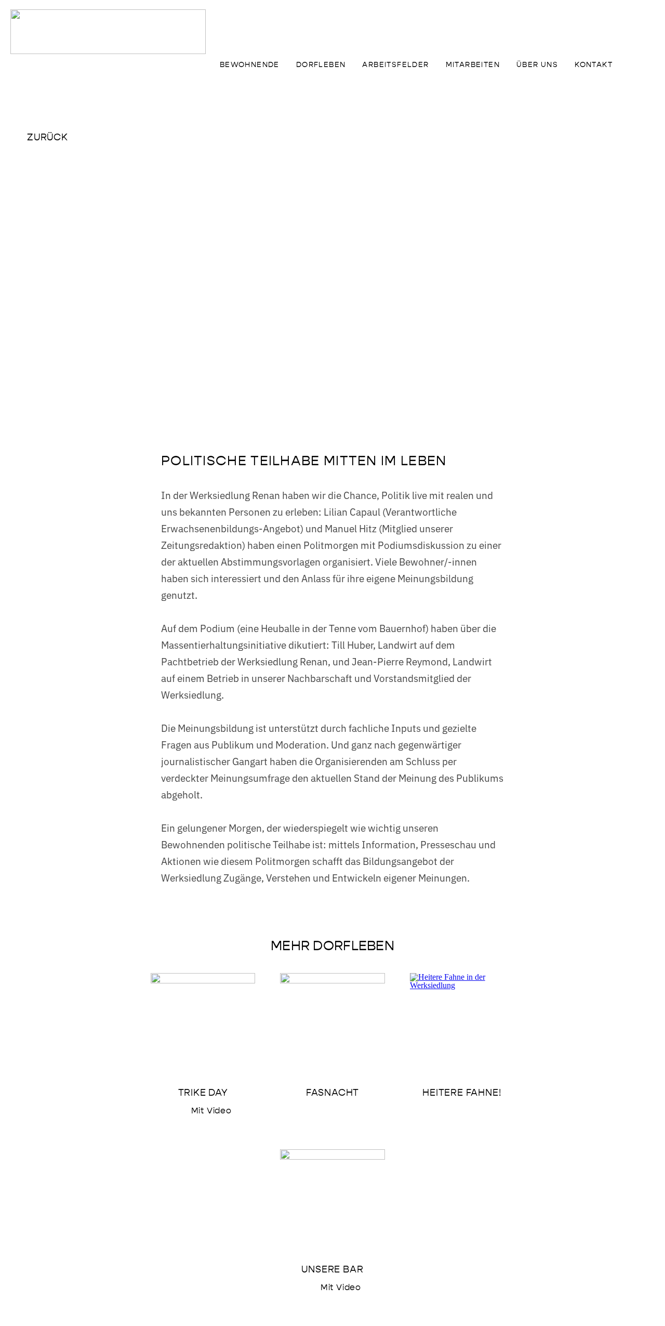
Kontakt (594, 64)
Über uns (537, 64)
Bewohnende (250, 64)
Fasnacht (332, 1092)
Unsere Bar (332, 1269)
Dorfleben (321, 64)
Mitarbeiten (473, 64)
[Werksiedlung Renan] (108, 31)
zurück (47, 137)
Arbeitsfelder (395, 64)
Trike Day (203, 1092)
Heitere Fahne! (461, 1092)
